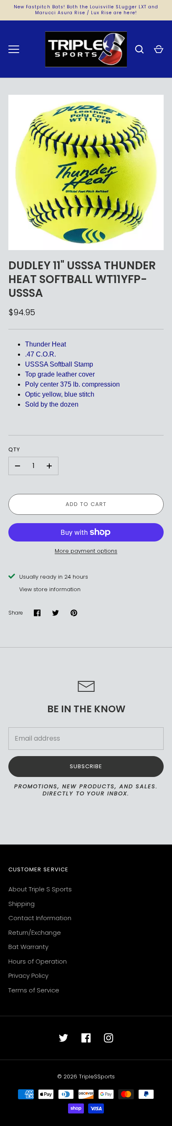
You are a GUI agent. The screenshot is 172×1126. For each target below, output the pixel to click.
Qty (14, 449)
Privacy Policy (28, 975)
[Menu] (14, 49)
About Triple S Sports (40, 889)
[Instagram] (108, 1038)
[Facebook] (86, 1038)
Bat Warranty (28, 946)
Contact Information (39, 917)
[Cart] (158, 49)
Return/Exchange (34, 932)
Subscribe (86, 766)
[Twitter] (63, 1038)
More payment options (86, 551)
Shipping (21, 903)
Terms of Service (33, 990)
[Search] (139, 49)
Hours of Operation (37, 961)
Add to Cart (86, 504)
